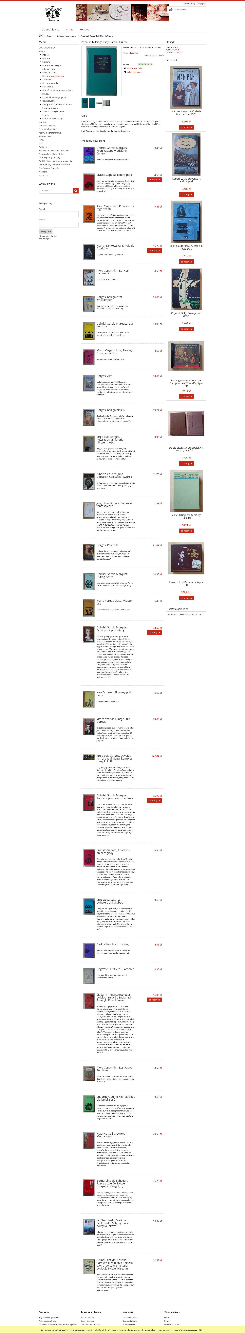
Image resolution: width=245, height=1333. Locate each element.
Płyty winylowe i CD (48, 129)
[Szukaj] (76, 190)
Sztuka (45, 115)
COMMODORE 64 (47, 47)
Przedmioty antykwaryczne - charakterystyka (58, 1324)
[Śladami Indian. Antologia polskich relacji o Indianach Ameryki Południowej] (89, 1001)
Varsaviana (47, 86)
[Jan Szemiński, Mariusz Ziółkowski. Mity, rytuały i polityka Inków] (89, 1227)
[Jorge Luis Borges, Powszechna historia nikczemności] (89, 444)
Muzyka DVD (45, 136)
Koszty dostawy (87, 1321)
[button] (132, 68)
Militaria (46, 62)
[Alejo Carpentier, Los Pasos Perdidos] (89, 1073)
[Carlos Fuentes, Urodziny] (89, 950)
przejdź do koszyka (174, 52)
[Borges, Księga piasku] (89, 417)
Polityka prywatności (47, 1321)
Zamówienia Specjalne (49, 168)
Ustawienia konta (129, 1321)
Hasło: (42, 219)
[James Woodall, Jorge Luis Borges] (89, 726)
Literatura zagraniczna (53, 76)
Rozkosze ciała (49, 72)
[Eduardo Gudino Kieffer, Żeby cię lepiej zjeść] (89, 1103)
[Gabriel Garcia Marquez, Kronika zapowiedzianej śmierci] (89, 155)
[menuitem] (51, 29)
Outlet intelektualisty (52, 118)
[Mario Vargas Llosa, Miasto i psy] (89, 608)
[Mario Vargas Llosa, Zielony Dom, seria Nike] (89, 357)
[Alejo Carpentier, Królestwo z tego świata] (89, 214)
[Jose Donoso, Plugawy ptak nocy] (89, 699)
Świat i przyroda (50, 108)
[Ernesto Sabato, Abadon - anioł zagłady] (89, 858)
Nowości (43, 171)
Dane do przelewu (171, 1324)
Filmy (41, 139)
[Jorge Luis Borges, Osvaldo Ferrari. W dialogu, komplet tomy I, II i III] (89, 757)
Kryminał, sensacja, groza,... (55, 97)
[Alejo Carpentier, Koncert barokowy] (89, 277)
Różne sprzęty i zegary (49, 157)
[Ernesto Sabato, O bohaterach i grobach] (89, 906)
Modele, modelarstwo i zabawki (54, 150)
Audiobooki (47, 79)
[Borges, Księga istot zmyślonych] (89, 304)
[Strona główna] (53, 14)
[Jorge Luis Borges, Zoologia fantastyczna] (89, 510)
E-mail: (42, 209)
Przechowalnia (128, 1324)
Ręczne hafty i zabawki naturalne (54, 164)
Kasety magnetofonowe (50, 132)
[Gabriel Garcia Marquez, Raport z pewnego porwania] (89, 802)
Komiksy (43, 122)
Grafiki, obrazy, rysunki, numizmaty (55, 161)
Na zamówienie (87, 1317)
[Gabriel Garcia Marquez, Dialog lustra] (89, 581)
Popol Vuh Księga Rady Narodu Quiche (184, 614)
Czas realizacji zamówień (91, 1324)
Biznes (45, 54)
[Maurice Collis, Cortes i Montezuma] (89, 1140)
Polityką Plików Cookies (106, 1330)
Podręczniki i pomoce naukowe (57, 104)
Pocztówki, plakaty (47, 125)
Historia (46, 58)
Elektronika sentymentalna (51, 154)
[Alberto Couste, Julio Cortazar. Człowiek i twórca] (89, 481)
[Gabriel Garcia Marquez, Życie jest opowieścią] (89, 634)
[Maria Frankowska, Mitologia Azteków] (89, 252)
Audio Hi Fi (44, 147)
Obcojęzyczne (48, 100)
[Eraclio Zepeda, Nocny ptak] (89, 182)
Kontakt (167, 1321)
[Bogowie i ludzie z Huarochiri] (89, 976)
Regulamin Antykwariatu (49, 1317)
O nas (166, 1317)
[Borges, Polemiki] (89, 552)
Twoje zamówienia (130, 1317)
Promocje (43, 175)
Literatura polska (50, 83)
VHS (41, 143)
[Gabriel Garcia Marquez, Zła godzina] (89, 331)
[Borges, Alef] (89, 383)
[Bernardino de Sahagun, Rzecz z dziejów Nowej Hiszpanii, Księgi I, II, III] (89, 1187)
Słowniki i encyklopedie (53, 111)
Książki (42, 51)
